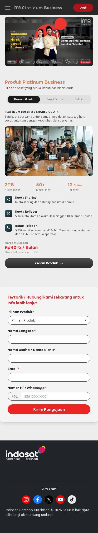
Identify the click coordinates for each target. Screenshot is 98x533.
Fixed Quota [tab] (55, 99)
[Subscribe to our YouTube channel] (60, 499)
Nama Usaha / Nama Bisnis (31, 350)
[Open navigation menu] (7, 8)
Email (13, 369)
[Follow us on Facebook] (37, 499)
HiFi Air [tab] (80, 99)
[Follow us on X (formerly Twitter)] (49, 499)
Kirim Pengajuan (49, 409)
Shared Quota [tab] (23, 99)
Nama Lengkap (21, 331)
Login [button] (83, 7)
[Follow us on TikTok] (72, 499)
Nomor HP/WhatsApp (27, 388)
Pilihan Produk (21, 312)
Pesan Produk (46, 263)
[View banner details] (49, 41)
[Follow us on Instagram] (26, 499)
